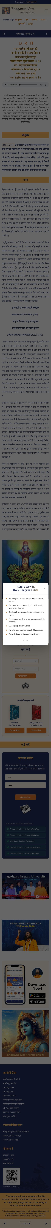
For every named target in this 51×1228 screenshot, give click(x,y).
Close (25, 640)
